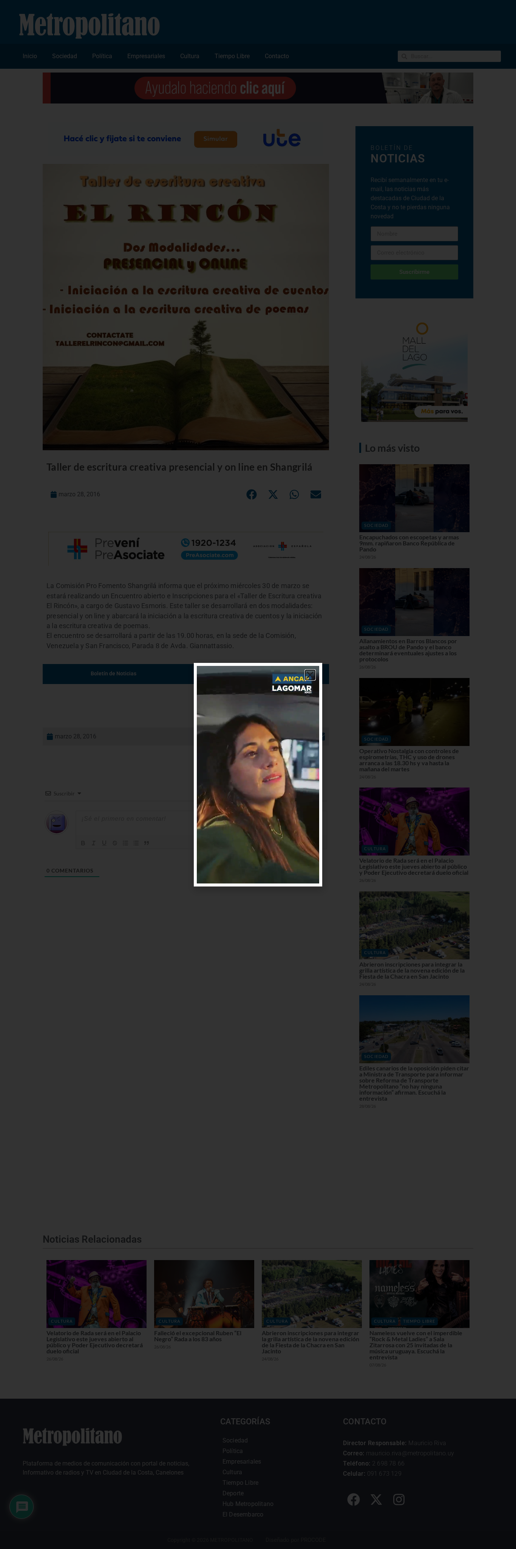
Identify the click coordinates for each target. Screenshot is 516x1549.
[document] (258, 774)
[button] (310, 675)
